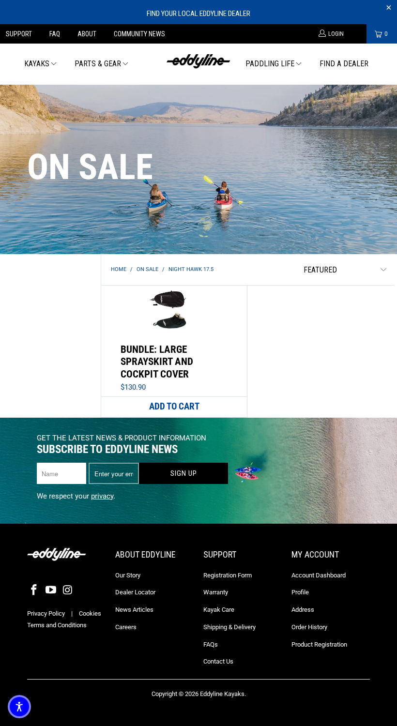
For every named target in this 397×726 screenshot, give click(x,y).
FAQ (54, 34)
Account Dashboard (318, 575)
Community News (139, 34)
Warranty (215, 592)
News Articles (134, 609)
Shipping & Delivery (229, 627)
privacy (102, 496)
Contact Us (218, 661)
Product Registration (319, 644)
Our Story (127, 575)
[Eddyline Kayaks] (198, 60)
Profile (300, 592)
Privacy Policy (46, 613)
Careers (126, 627)
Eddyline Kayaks (222, 693)
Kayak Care (218, 609)
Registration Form (227, 575)
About (86, 34)
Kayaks (36, 63)
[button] (19, 706)
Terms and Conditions (57, 625)
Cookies (90, 613)
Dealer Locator (135, 592)
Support (19, 34)
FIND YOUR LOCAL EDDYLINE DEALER (198, 13)
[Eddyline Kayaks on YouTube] (51, 590)
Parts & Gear (98, 63)
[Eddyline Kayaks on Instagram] (68, 590)
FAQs (210, 644)
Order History (309, 627)
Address (302, 609)
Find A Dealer (344, 63)
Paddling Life (269, 63)
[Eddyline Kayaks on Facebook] (34, 590)
